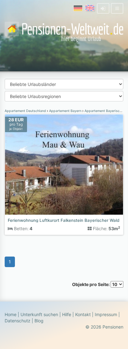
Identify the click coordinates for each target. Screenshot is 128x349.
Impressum (106, 314)
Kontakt (83, 314)
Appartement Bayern (65, 111)
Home (10, 314)
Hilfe (66, 314)
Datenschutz (17, 320)
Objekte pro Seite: (91, 284)
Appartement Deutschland (26, 111)
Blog (38, 320)
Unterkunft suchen (39, 314)
